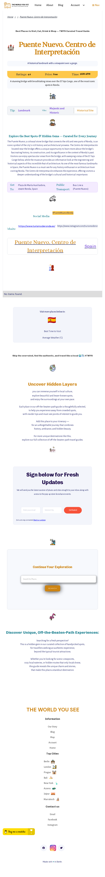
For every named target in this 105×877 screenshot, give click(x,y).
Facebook (52, 819)
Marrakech (49, 799)
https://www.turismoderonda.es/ (36, 226)
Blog (60, 5)
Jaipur (47, 794)
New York (48, 783)
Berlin (46, 761)
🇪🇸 (52, 320)
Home (38, 5)
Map (52, 737)
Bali (45, 778)
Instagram (52, 825)
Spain (90, 246)
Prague (47, 772)
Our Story (52, 726)
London (47, 767)
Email (52, 814)
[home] (16, 5)
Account (52, 742)
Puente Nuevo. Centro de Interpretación (38, 17)
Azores (47, 788)
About (49, 5)
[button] (77, 5)
